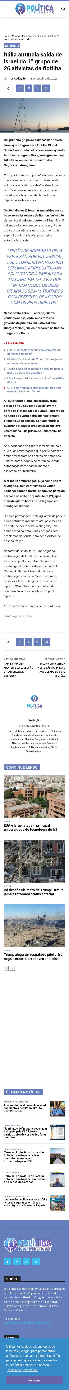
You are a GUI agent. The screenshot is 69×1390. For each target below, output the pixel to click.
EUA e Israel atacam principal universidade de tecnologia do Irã (34, 351)
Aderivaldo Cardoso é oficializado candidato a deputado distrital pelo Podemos (26, 1108)
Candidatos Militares (16, 1102)
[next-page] (12, 968)
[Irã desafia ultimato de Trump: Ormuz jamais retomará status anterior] (34, 861)
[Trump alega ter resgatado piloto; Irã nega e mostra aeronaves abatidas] (34, 925)
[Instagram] (17, 1261)
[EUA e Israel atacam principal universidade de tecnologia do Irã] (34, 796)
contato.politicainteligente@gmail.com (27, 1323)
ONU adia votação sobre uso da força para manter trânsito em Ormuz (34, 389)
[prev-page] (6, 968)
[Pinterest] (37, 88)
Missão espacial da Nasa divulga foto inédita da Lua (35, 380)
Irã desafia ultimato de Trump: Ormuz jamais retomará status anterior (35, 361)
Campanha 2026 (12, 1125)
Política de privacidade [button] (22, 1370)
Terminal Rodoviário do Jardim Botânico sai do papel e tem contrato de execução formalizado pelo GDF (24, 1157)
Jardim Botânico (13, 1149)
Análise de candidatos (16, 1196)
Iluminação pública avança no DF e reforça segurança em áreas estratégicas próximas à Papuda (25, 1202)
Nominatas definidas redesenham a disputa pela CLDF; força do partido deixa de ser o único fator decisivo (25, 1133)
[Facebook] (20, 88)
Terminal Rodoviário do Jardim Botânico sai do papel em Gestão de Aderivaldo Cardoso (25, 1179)
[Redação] (6, 78)
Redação (20, 78)
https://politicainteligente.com (34, 725)
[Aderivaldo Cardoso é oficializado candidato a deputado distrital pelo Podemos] (57, 1108)
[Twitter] (28, 88)
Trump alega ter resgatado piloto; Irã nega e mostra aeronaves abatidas (35, 370)
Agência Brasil (22, 616)
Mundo (16, 36)
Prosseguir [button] (34, 1380)
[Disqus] (34, 1025)
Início (7, 36)
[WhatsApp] (46, 88)
